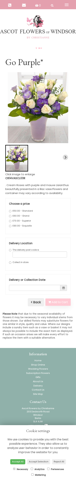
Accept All (18, 461)
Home (38, 360)
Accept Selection (38, 461)
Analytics (39, 469)
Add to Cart (59, 302)
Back (36, 302)
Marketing (40, 474)
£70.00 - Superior (22, 220)
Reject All (59, 461)
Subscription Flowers (38, 373)
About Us (38, 381)
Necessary (22, 469)
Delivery (38, 385)
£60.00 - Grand (21, 215)
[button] (16, 158)
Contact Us (38, 389)
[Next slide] (65, 157)
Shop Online (38, 364)
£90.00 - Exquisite (22, 225)
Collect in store (20, 262)
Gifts (38, 377)
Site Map (38, 394)
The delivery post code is (26, 249)
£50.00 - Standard (23, 210)
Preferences (57, 469)
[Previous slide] (10, 157)
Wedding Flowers (38, 369)
